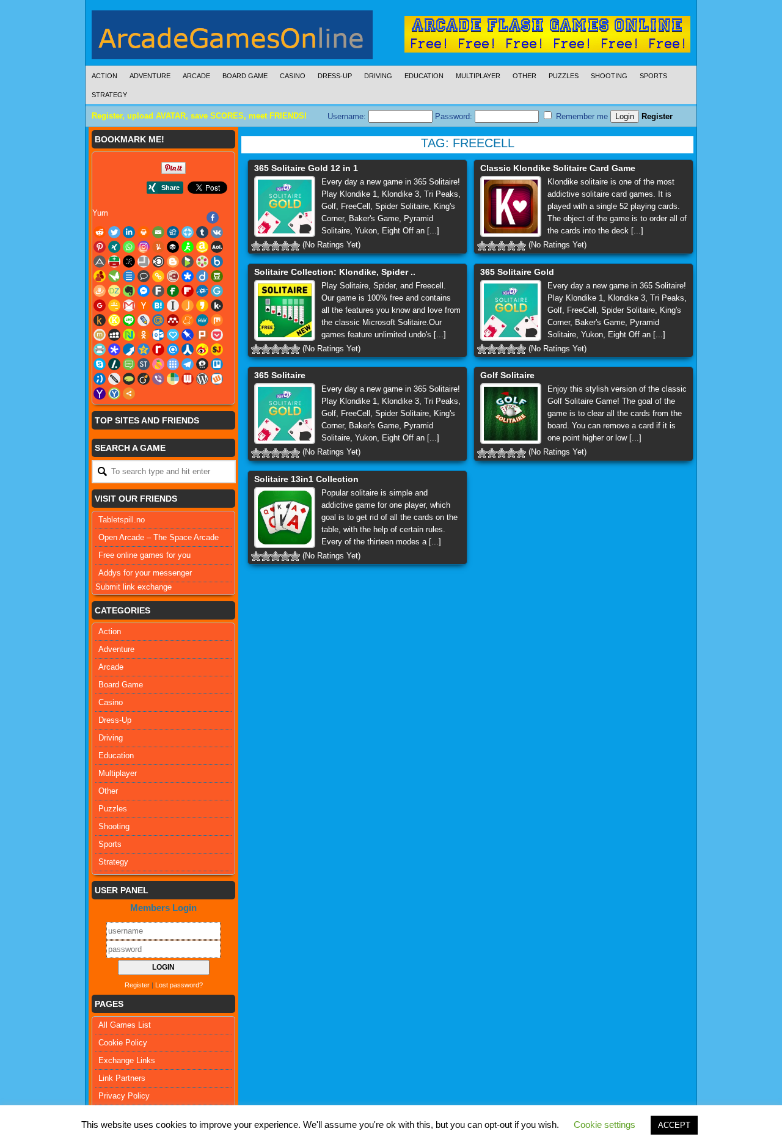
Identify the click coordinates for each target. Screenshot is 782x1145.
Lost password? (179, 985)
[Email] (158, 232)
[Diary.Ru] (173, 276)
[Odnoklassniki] (143, 335)
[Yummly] (158, 247)
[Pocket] (217, 335)
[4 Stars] (285, 246)
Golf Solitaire (507, 375)
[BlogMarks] (187, 261)
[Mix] (217, 320)
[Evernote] (129, 291)
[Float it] (187, 232)
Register (657, 116)
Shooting (609, 75)
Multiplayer (478, 75)
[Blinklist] (158, 261)
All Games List (124, 1025)
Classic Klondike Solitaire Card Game (557, 168)
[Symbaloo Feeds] (173, 364)
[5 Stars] (295, 246)
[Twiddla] (114, 379)
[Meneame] (187, 320)
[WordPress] (202, 379)
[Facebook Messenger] (143, 291)
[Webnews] (187, 379)
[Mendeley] (173, 320)
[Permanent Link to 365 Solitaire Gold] (510, 310)
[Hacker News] (143, 305)
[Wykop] (217, 379)
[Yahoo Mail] (99, 393)
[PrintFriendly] (99, 349)
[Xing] (114, 247)
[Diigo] (202, 276)
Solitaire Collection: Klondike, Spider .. (334, 272)
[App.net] (99, 261)
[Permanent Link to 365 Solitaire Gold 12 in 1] (284, 206)
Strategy (109, 94)
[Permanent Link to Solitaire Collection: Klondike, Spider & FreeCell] (284, 310)
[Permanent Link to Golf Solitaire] (510, 413)
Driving (378, 75)
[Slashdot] (114, 364)
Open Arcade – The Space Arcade (158, 537)
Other (524, 75)
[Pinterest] (99, 247)
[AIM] (187, 247)
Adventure (150, 75)
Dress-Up (335, 75)
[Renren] (187, 349)
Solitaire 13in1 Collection (306, 479)
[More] (129, 393)
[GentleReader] (217, 291)
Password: (455, 116)
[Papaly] (173, 335)
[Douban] (217, 276)
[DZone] (114, 291)
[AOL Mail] (217, 247)
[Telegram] (187, 364)
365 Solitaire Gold (517, 272)
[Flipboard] (187, 291)
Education (424, 75)
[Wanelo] (173, 379)
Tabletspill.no (121, 519)
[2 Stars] (266, 246)
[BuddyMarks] (99, 276)
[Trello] (217, 364)
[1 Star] (256, 246)
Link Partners (121, 1078)
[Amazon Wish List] (202, 247)
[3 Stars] (275, 246)
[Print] (143, 232)
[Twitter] (114, 232)
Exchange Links (126, 1060)
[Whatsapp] (129, 247)
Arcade (196, 75)
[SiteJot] (217, 349)
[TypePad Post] (129, 379)
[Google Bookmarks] (99, 305)
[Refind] (173, 349)
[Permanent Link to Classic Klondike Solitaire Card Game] (510, 206)
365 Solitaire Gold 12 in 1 (306, 168)
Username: (347, 116)
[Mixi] (99, 335)
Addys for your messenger (145, 572)
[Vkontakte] (217, 232)
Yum (100, 213)
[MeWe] (202, 320)
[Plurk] (202, 335)
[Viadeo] (143, 379)
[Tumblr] (202, 232)
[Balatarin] (114, 261)
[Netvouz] (129, 335)
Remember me (581, 116)
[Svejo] (158, 364)
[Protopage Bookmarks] (114, 349)
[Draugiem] (99, 291)
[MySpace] (114, 335)
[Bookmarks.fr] (202, 261)
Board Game (245, 75)
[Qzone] (143, 349)
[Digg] (173, 232)
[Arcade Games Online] (232, 37)
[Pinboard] (187, 335)
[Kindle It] (99, 320)
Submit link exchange (133, 586)
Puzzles (564, 75)
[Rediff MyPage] (158, 349)
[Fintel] (173, 291)
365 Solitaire (279, 375)
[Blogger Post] (173, 261)
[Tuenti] (99, 379)
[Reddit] (99, 232)
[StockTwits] (143, 364)
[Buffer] (173, 247)
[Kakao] (202, 305)
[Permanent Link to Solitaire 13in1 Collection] (284, 517)
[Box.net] (217, 261)
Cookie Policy (122, 1042)
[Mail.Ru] (158, 320)
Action (104, 75)
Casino (292, 75)
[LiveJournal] (143, 320)
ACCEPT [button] (674, 1125)
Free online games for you (144, 555)
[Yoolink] (114, 393)
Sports (653, 75)
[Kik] (217, 305)
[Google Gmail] (129, 305)
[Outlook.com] (158, 335)
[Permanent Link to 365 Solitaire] (284, 413)
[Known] (114, 320)
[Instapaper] (173, 305)
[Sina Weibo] (202, 349)
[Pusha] (129, 349)
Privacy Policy (124, 1095)
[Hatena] (158, 305)
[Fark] (158, 291)
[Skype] (99, 364)
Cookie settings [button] (604, 1124)
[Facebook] (212, 217)
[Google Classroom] (114, 305)
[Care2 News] (114, 276)
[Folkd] (202, 291)
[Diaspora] (187, 276)
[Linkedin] (129, 232)
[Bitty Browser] (143, 261)
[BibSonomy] (129, 261)
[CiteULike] (129, 276)
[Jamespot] (187, 305)
